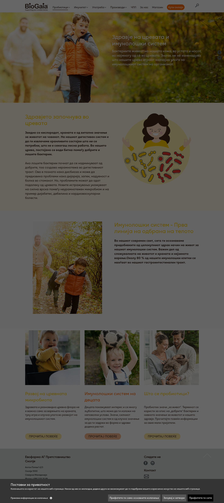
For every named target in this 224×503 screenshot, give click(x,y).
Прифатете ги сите (200, 497)
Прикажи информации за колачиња (29, 498)
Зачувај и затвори (174, 497)
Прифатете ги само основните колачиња (134, 497)
